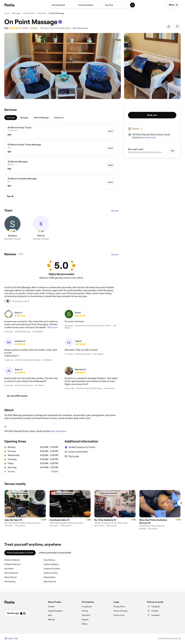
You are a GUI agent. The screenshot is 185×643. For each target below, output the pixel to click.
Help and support (55, 611)
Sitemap (51, 619)
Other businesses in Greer (20, 553)
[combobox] (62, 5)
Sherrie (67, 328)
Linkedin (154, 611)
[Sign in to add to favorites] (177, 26)
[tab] (10, 117)
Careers (51, 606)
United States (29, 13)
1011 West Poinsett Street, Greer (55, 28)
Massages (16, 13)
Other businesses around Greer (55, 553)
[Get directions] (61, 426)
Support (85, 619)
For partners (87, 606)
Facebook (155, 606)
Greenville (42, 13)
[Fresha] (9, 5)
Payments (86, 615)
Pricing (85, 611)
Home (6, 13)
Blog (50, 615)
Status (84, 624)
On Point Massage (56, 13)
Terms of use (118, 615)
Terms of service (120, 611)
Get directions (80, 28)
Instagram (155, 615)
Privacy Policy (119, 606)
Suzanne (39, 332)
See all (114, 211)
